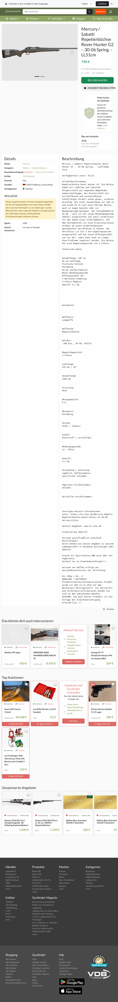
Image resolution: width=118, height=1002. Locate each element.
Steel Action (64, 883)
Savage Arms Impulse (41, 889)
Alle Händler (11, 968)
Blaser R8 (36, 871)
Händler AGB (65, 962)
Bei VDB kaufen (97, 80)
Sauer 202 (36, 874)
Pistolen (89, 883)
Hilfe (34, 959)
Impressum (64, 971)
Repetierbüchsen (39, 168)
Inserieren (100, 11)
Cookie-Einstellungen (68, 968)
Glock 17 (36, 877)
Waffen (26, 168)
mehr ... (9, 889)
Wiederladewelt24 (14, 886)
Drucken (110, 609)
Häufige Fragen (66, 974)
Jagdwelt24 (11, 871)
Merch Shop (37, 986)
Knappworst (11, 874)
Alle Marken (11, 959)
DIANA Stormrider (40, 886)
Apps (34, 980)
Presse (35, 983)
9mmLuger (10, 916)
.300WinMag (11, 908)
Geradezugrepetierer (95, 886)
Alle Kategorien (12, 962)
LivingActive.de (12, 877)
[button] (109, 11)
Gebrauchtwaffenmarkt (16, 983)
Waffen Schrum (12, 880)
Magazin (80, 18)
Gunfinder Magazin (40, 974)
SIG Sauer (63, 874)
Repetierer (90, 871)
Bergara (62, 886)
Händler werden (39, 962)
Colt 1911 (36, 883)
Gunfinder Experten (41, 968)
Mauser (62, 871)
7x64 (8, 911)
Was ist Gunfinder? (40, 965)
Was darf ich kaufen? (45, 172)
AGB (61, 959)
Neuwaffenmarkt (13, 980)
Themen (9, 974)
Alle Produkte (12, 965)
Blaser (62, 877)
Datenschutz (64, 965)
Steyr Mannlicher (66, 880)
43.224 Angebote (89, 146)
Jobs (34, 977)
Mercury (26, 164)
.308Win (9, 902)
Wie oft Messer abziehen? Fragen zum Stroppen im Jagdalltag (43, 905)
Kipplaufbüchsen (93, 874)
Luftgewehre (91, 880)
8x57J (8, 914)
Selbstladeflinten (93, 877)
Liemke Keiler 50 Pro (41, 880)
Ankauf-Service (39, 971)
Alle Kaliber (11, 971)
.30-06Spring (28, 176)
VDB (83, 140)
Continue (102, 3)
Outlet (8, 977)
